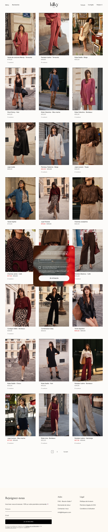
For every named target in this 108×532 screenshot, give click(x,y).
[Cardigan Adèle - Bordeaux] (20, 305)
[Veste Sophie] (20, 198)
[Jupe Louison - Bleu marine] (20, 415)
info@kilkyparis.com (64, 512)
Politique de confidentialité (32, 526)
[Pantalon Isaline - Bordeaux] (87, 360)
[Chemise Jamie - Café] (20, 250)
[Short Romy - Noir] (20, 89)
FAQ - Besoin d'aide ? (65, 501)
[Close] (72, 247)
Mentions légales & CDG (88, 505)
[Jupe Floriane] (54, 198)
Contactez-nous (63, 509)
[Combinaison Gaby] (54, 305)
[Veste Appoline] (87, 305)
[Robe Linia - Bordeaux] (54, 415)
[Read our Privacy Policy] (68, 271)
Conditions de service (10, 527)
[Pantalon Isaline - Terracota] (54, 34)
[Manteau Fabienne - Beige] (54, 143)
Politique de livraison (86, 501)
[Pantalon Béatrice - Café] (87, 250)
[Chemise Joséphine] (87, 198)
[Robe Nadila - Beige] (87, 34)
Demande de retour (64, 505)
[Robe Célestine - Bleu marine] (54, 89)
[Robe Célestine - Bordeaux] (87, 89)
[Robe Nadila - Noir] (54, 360)
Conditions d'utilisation (87, 509)
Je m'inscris (54, 278)
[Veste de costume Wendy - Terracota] (20, 34)
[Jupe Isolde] (20, 143)
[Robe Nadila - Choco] (20, 360)
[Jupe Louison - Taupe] (87, 143)
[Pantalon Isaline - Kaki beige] (87, 415)
